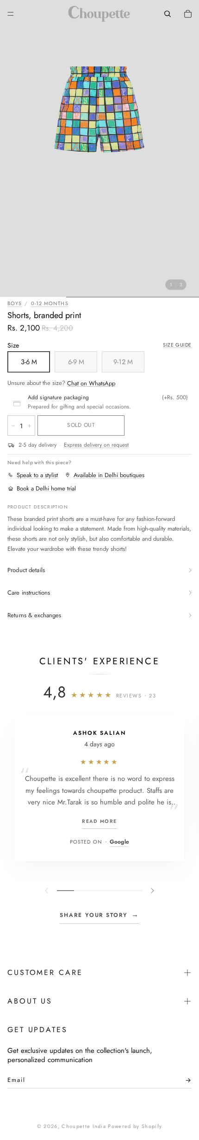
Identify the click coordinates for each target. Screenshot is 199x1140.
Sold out (81, 425)
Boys (14, 303)
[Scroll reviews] (99, 890)
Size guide (177, 344)
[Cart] (188, 14)
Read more (99, 821)
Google (119, 842)
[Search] (167, 14)
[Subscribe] (186, 1082)
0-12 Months (49, 303)
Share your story (99, 915)
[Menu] (10, 13)
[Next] (151, 890)
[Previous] (47, 890)
